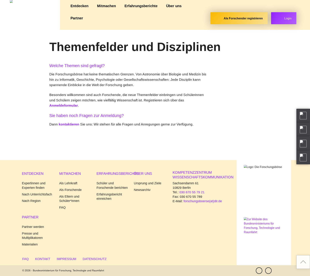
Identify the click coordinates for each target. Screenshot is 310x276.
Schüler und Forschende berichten (112, 185)
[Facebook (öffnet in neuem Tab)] (259, 270)
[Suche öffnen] (204, 19)
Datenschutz (95, 259)
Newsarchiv (142, 190)
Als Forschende (70, 190)
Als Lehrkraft (68, 183)
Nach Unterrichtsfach (37, 194)
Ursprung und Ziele (147, 183)
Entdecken (79, 6)
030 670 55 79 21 (192, 192)
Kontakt (42, 259)
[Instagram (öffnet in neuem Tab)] (268, 270)
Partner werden (33, 227)
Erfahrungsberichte (141, 6)
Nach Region (31, 201)
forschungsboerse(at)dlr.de (203, 201)
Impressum (66, 259)
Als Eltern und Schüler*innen (69, 199)
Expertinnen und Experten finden (33, 185)
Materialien (30, 244)
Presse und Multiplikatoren (32, 236)
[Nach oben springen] (303, 262)
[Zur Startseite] (30, 15)
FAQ (62, 207)
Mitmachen (106, 6)
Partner (77, 18)
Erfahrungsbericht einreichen (109, 197)
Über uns (174, 6)
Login (288, 18)
